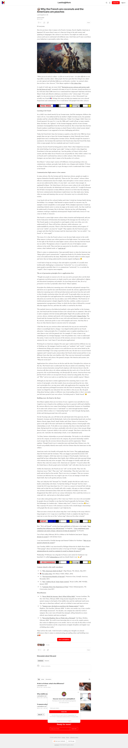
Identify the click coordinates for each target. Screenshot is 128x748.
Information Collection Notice (63, 716)
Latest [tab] (42, 679)
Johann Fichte (81, 316)
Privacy (63, 737)
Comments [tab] (40, 660)
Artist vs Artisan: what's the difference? (50, 683)
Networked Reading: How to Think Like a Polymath (59, 618)
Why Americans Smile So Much (52, 571)
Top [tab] (39, 679)
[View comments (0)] (44, 22)
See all (40, 714)
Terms (67, 737)
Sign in (123, 2)
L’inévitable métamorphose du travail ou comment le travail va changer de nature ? (61, 550)
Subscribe (116, 2)
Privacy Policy (75, 716)
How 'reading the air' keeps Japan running (56, 582)
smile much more (83, 451)
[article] (64, 686)
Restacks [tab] (47, 660)
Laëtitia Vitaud (40, 17)
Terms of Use (71, 715)
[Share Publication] (109, 2)
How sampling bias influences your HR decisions (64, 527)
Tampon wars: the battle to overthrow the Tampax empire (60, 606)
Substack (56, 745)
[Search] (106, 2)
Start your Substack (60, 741)
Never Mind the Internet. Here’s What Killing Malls (59, 596)
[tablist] (43, 660)
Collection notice (74, 737)
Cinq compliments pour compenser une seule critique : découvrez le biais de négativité (63, 529)
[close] (78, 692)
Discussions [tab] (48, 679)
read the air (61, 248)
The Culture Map (76, 83)
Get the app (71, 741)
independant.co (54, 557)
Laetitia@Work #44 (42, 685)
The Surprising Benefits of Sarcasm (54, 577)
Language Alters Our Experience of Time (55, 587)
